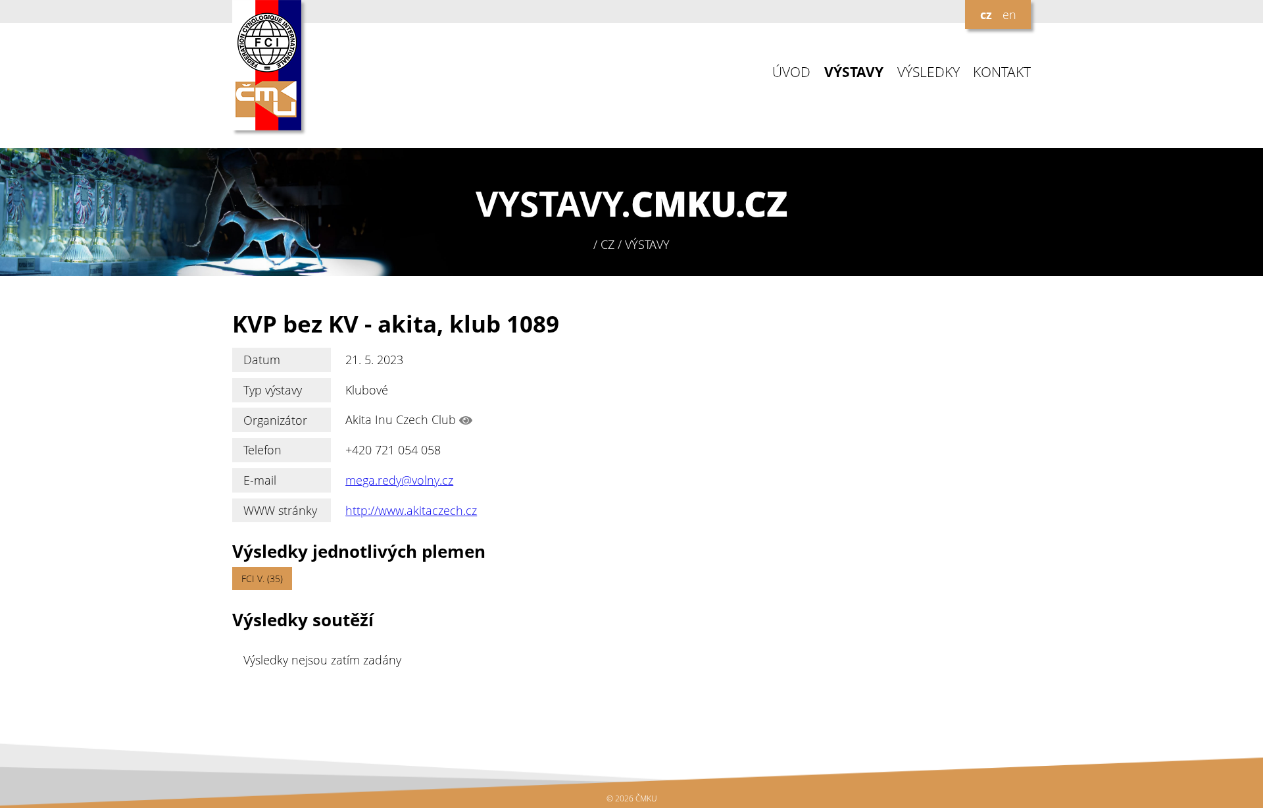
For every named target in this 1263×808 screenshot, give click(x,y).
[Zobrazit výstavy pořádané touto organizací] (465, 420)
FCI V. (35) (262, 578)
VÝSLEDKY (928, 72)
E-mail (259, 480)
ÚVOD (791, 72)
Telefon (262, 450)
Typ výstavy (272, 390)
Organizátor (275, 420)
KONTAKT (1002, 72)
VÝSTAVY (853, 72)
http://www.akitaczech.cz (411, 510)
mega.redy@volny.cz (399, 480)
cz (986, 14)
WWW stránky (280, 510)
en (1009, 14)
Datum (261, 359)
